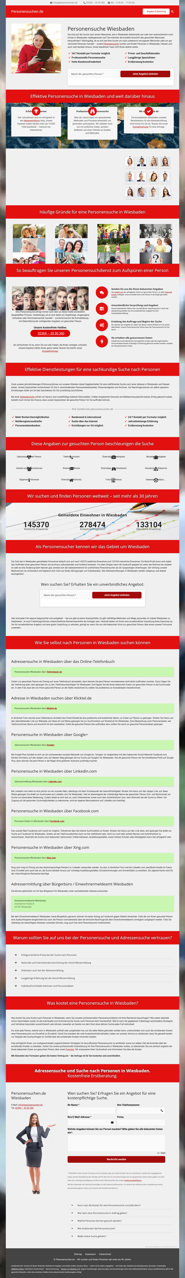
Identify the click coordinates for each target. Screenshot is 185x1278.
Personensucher (111, 44)
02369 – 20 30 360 (24, 1108)
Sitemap (78, 1254)
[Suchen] (172, 12)
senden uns (118, 292)
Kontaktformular (140, 127)
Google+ (51, 745)
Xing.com (51, 858)
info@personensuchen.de (30, 1105)
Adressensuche (27, 397)
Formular (70, 1049)
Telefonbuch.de (54, 672)
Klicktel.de (52, 708)
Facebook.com (57, 821)
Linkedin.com (55, 781)
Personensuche (70, 177)
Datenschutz (105, 1254)
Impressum (90, 1254)
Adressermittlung (32, 120)
